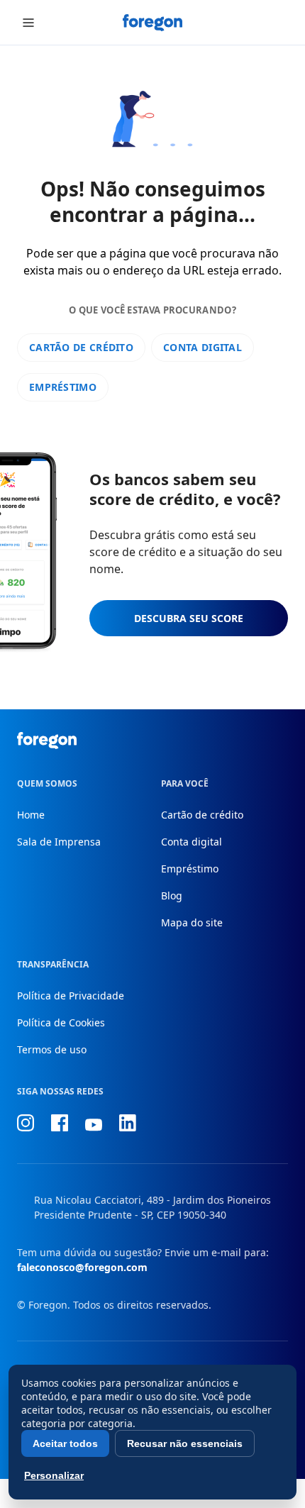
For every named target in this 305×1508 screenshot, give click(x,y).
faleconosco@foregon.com (82, 1267)
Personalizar (54, 1475)
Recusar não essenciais (185, 1443)
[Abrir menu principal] (28, 23)
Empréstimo (62, 387)
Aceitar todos (65, 1443)
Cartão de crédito (81, 347)
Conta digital (202, 347)
